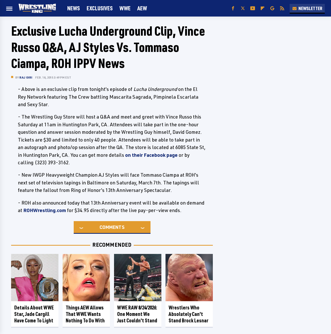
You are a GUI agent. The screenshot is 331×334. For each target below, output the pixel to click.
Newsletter (310, 8)
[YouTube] (252, 8)
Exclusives (100, 8)
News (73, 8)
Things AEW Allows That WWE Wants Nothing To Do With (85, 314)
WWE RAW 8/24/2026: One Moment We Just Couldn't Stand (137, 314)
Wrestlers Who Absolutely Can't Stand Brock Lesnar (188, 314)
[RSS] (282, 8)
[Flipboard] (262, 8)
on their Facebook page (151, 155)
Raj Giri (26, 77)
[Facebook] (233, 8)
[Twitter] (242, 8)
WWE (125, 8)
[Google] (272, 8)
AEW (142, 8)
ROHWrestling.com (44, 210)
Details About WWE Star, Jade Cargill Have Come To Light (34, 314)
